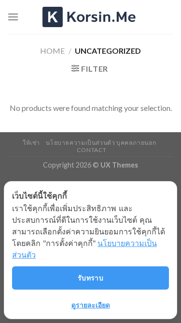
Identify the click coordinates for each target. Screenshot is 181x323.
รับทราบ (91, 278)
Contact (92, 150)
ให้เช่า (31, 142)
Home (52, 50)
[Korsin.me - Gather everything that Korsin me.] (90, 17)
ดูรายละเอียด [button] (90, 305)
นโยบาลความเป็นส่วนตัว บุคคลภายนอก (101, 142)
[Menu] (13, 17)
